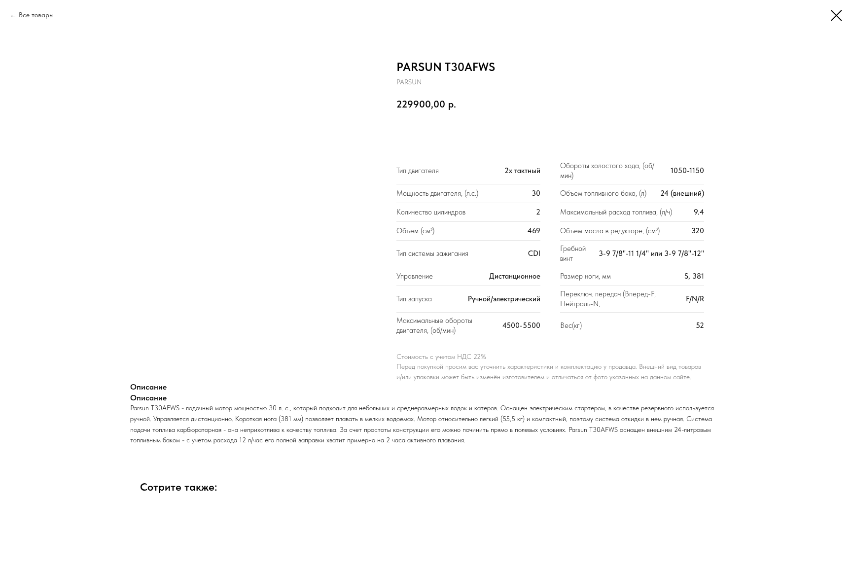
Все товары (36, 15)
